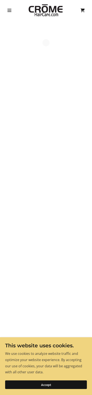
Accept (46, 385)
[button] (11, 10)
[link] (46, 10)
